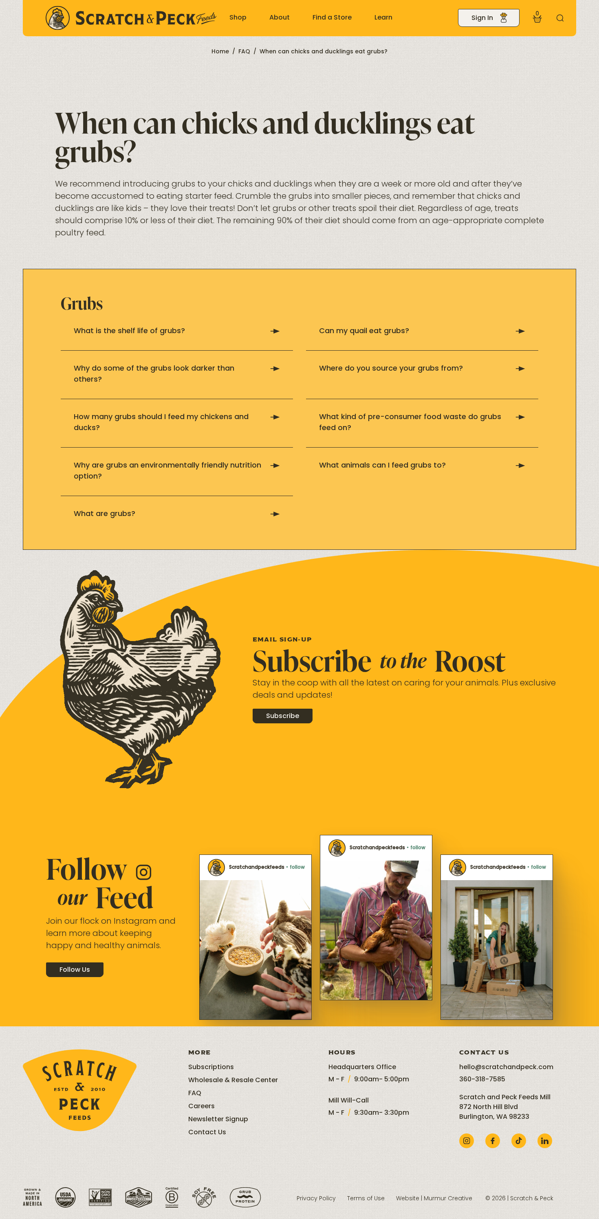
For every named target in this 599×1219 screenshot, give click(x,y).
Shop (238, 18)
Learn (383, 18)
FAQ (244, 52)
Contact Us (207, 1132)
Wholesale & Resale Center (233, 1080)
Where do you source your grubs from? (391, 369)
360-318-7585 (482, 1079)
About (279, 18)
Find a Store (332, 18)
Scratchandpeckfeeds (256, 867)
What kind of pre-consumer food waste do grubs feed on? (410, 423)
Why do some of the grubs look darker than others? (154, 374)
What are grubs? (104, 514)
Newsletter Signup (218, 1119)
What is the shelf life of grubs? (129, 331)
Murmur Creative (448, 1199)
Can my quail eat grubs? (364, 331)
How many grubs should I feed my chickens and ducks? (161, 423)
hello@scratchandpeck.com (506, 1067)
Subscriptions (211, 1067)
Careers (201, 1106)
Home (220, 52)
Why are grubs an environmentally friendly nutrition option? (167, 471)
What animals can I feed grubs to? (382, 466)
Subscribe (282, 716)
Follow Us (74, 970)
